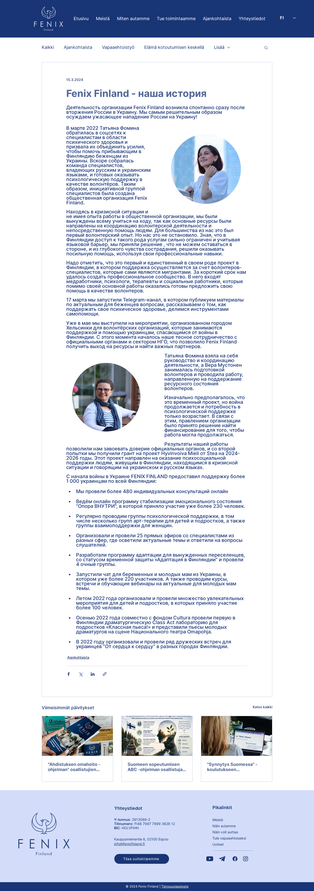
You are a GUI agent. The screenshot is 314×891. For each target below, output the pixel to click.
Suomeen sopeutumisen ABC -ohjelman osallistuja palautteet (155, 767)
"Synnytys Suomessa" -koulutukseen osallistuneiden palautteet (235, 767)
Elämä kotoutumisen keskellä (174, 47)
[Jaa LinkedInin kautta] (92, 674)
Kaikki (48, 47)
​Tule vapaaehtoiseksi (229, 838)
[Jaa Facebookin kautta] (68, 674)
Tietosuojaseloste (175, 886)
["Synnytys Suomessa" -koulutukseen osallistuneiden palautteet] (236, 736)
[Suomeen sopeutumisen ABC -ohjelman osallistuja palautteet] (157, 736)
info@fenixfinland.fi (129, 844)
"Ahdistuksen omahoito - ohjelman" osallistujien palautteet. (74, 767)
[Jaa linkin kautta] (104, 674)
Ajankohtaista (78, 47)
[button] (266, 47)
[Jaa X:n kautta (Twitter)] (80, 674)
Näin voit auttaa (225, 832)
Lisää (219, 47)
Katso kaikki (262, 707)
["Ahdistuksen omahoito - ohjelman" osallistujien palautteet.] (77, 736)
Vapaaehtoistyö (118, 47)
